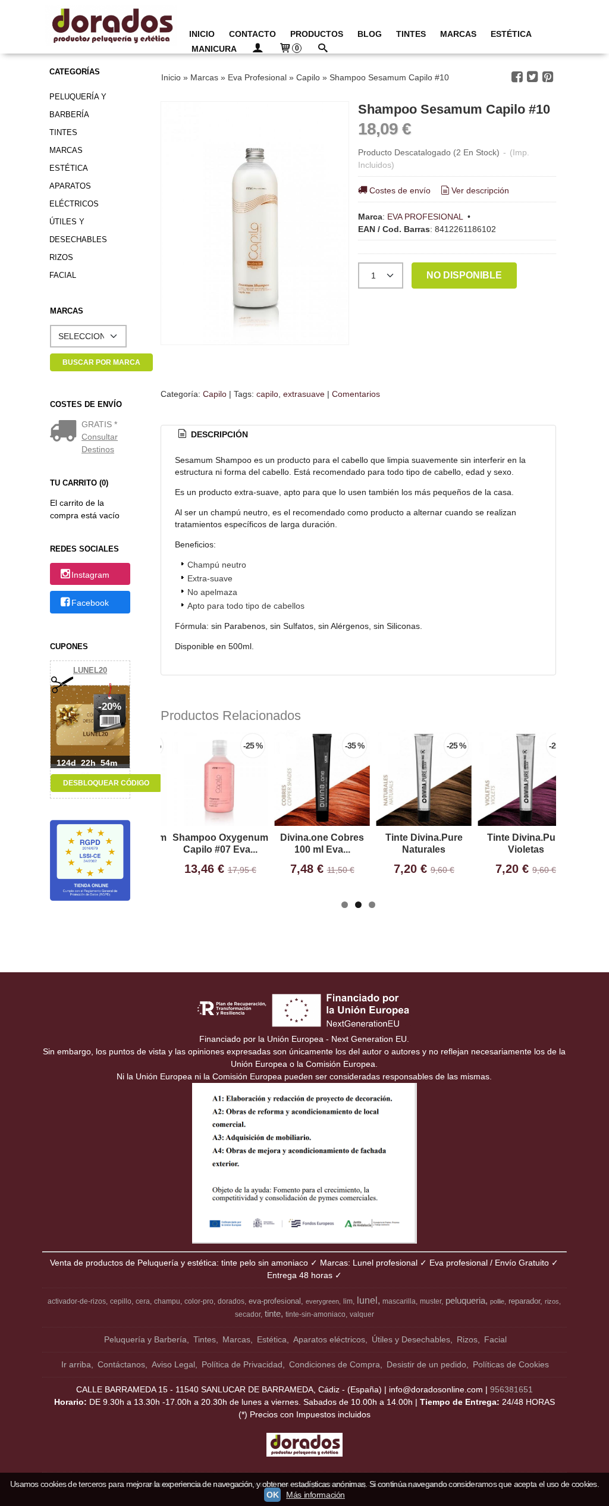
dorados (231, 1301)
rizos (552, 1301)
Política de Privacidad (242, 1364)
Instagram (90, 575)
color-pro (199, 1301)
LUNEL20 (90, 670)
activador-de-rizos (77, 1301)
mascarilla (399, 1301)
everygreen (322, 1301)
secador (247, 1314)
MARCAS (458, 34)
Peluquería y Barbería (77, 105)
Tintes (63, 132)
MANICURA (214, 49)
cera (143, 1301)
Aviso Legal (173, 1364)
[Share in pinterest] (547, 77)
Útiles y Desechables (78, 230)
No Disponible (464, 275)
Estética (68, 168)
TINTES (411, 34)
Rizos (61, 257)
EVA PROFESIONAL (425, 216)
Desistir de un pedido (426, 1364)
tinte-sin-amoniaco (315, 1314)
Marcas (66, 150)
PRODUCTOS (316, 34)
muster (430, 1301)
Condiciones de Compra (334, 1364)
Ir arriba (76, 1364)
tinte (273, 1314)
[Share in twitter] (532, 77)
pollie (497, 1301)
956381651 (511, 1389)
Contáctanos (121, 1364)
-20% (109, 706)
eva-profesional (275, 1301)
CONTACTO (252, 34)
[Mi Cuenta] (257, 49)
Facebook (90, 603)
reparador (524, 1301)
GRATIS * (99, 424)
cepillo (120, 1301)
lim (348, 1301)
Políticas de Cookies (511, 1364)
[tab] (212, 435)
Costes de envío (400, 190)
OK (272, 1494)
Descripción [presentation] (218, 434)
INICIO (202, 34)
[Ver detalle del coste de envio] (65, 432)
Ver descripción (480, 190)
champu (167, 1301)
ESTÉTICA (511, 34)
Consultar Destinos (99, 443)
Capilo (215, 394)
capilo (267, 394)
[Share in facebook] (517, 77)
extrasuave (304, 394)
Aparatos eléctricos (74, 194)
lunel (367, 1300)
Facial (62, 275)
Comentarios (356, 394)
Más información (315, 1494)
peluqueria (465, 1300)
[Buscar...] (322, 49)
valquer (362, 1314)
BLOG (369, 34)
